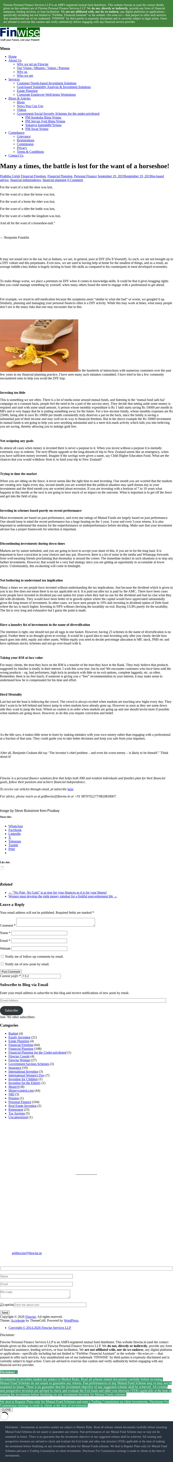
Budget (13, 1033)
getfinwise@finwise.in (27, 1253)
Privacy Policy (96, 1142)
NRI (11, 1094)
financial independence (25, 180)
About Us (15, 60)
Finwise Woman (19, 1060)
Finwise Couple (19, 1056)
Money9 (14, 1087)
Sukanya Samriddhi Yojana (43, 125)
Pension (13, 1098)
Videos (21, 110)
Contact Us (15, 155)
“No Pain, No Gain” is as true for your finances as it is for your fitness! (57, 892)
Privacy (22, 148)
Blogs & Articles (19, 98)
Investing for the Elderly (24, 1083)
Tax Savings (16, 1113)
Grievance (24, 136)
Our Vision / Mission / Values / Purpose (43, 68)
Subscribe (11, 1010)
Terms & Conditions (30, 151)
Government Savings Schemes (28, 1064)
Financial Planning (59, 176)
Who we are (25, 75)
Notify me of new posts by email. (27, 964)
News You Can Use (30, 106)
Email (5, 940)
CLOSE (6, 1409)
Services (14, 79)
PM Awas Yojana (36, 129)
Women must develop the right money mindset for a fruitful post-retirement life (62, 896)
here (70, 789)
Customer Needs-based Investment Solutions (46, 83)
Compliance (16, 132)
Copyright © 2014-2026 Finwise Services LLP (39, 1327)
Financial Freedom (33, 176)
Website (5, 948)
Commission (25, 144)
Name (5, 933)
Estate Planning (27, 91)
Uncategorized (18, 1117)
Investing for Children (23, 1079)
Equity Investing (19, 1037)
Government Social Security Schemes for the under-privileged (58, 113)
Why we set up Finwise (32, 64)
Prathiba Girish (10, 176)
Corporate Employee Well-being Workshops (46, 94)
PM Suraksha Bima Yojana (43, 117)
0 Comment (75, 180)
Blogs (21, 102)
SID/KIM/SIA (96, 1162)
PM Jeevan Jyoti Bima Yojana (45, 121)
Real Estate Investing (22, 1106)
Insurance (14, 1067)
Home (12, 56)
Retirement (15, 1109)
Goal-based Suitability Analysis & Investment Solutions (54, 87)
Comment (8, 925)
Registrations (25, 140)
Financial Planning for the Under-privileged (37, 1052)
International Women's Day (26, 1075)
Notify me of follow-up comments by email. (34, 956)
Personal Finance (85, 176)
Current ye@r (10, 976)
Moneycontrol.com (21, 1090)
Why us (22, 72)
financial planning (54, 180)
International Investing (23, 1071)
